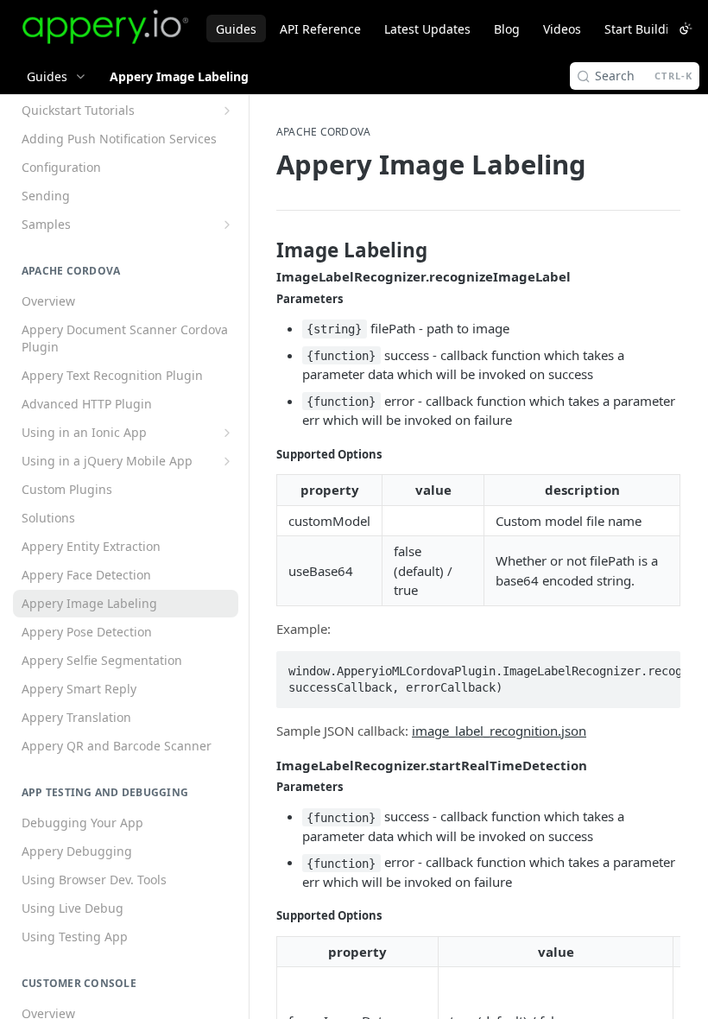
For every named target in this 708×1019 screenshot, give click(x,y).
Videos (562, 29)
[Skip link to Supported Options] (264, 454)
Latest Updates (427, 29)
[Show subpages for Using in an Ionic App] (227, 433)
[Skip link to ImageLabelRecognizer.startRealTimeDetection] (264, 765)
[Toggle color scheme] (685, 28)
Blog (507, 29)
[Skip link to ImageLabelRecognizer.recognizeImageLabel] (264, 277)
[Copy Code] (659, 665)
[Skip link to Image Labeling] (264, 250)
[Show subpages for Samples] (227, 224)
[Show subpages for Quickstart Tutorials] (227, 110)
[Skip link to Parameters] (264, 298)
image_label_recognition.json (499, 730)
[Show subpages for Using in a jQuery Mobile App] (227, 461)
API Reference (320, 29)
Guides (236, 29)
